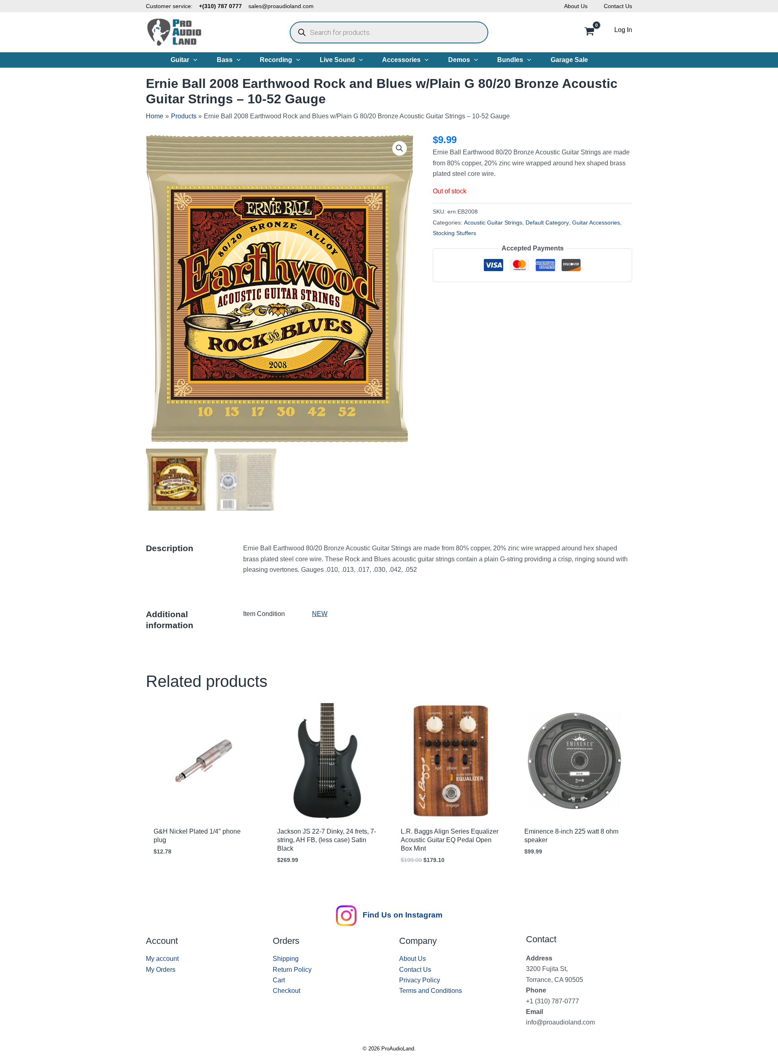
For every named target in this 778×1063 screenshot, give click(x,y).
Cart (279, 980)
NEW (319, 613)
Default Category (547, 222)
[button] (193, 60)
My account (162, 958)
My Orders (160, 969)
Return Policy (292, 969)
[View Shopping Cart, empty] (589, 32)
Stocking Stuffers (454, 233)
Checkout (286, 990)
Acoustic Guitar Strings (493, 222)
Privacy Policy (419, 980)
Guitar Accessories (596, 222)
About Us (576, 6)
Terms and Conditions (430, 990)
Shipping (286, 958)
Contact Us (618, 6)
